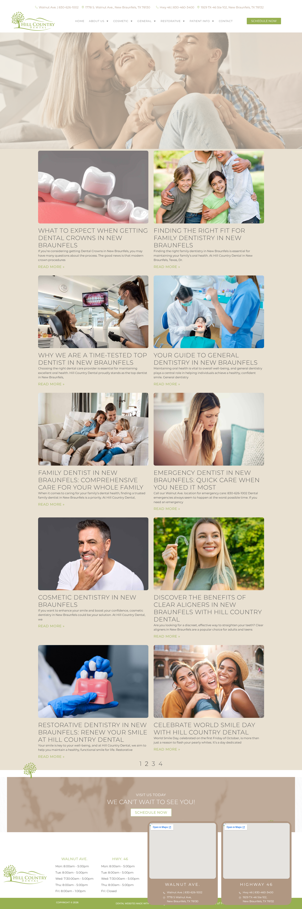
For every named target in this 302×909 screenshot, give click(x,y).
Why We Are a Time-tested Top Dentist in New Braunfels (92, 358)
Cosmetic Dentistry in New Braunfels (87, 601)
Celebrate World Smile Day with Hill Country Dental (204, 728)
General (144, 21)
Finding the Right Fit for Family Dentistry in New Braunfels (199, 238)
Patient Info (200, 21)
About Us (96, 21)
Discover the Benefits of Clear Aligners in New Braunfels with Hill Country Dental (208, 608)
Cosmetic (120, 21)
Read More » (51, 267)
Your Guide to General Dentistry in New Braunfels (206, 358)
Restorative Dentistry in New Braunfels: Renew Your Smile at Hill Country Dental (92, 732)
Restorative (171, 21)
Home (79, 21)
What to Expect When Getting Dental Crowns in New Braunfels (93, 238)
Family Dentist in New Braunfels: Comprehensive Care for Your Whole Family (90, 480)
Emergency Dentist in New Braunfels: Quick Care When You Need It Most (207, 480)
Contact (226, 21)
